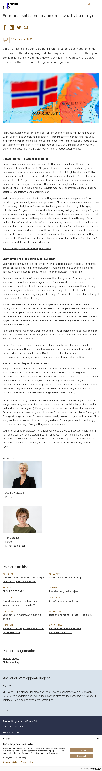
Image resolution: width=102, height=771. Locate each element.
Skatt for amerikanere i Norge (65, 578)
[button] (5, 28)
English (6, 739)
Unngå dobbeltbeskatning (63, 601)
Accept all (81, 750)
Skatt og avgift (11, 658)
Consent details (10, 762)
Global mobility (11, 662)
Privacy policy (27, 762)
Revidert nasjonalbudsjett (63, 591)
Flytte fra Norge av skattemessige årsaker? (27, 248)
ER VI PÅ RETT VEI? (13, 591)
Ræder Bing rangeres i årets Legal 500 (71, 615)
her (51, 700)
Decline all (81, 756)
